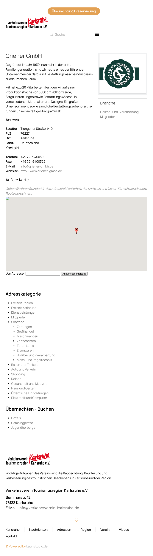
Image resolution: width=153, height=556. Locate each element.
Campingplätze (22, 423)
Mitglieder (107, 117)
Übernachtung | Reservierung (74, 11)
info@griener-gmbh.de (37, 166)
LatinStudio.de (37, 546)
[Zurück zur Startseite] (27, 23)
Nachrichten (38, 529)
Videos (124, 529)
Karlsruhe (13, 529)
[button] (97, 34)
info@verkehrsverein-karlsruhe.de (48, 507)
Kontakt (11, 536)
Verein (105, 529)
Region (86, 529)
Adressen (64, 529)
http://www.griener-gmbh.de (41, 171)
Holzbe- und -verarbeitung (119, 112)
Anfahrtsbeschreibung (74, 273)
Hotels (16, 418)
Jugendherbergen (24, 427)
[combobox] (70, 34)
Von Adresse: (15, 273)
